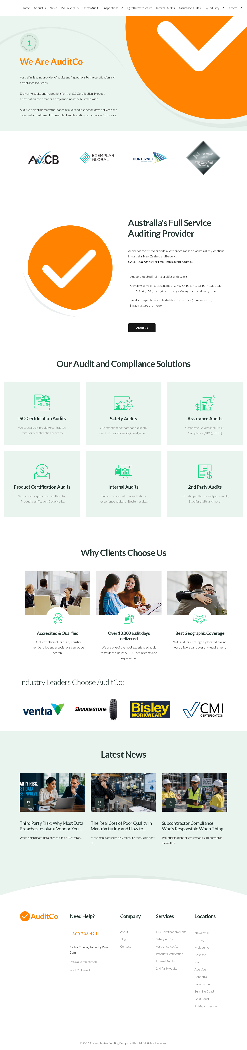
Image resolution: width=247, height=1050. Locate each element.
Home (26, 8)
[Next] (234, 710)
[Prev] (12, 710)
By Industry (212, 8)
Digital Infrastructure (139, 8)
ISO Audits (68, 8)
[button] (240, 1038)
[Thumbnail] (52, 792)
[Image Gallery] (43, 710)
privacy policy (227, 1038)
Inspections (110, 8)
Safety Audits (91, 8)
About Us (40, 8)
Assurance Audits (190, 8)
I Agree (152, 1038)
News (53, 8)
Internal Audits (165, 8)
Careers (232, 8)
